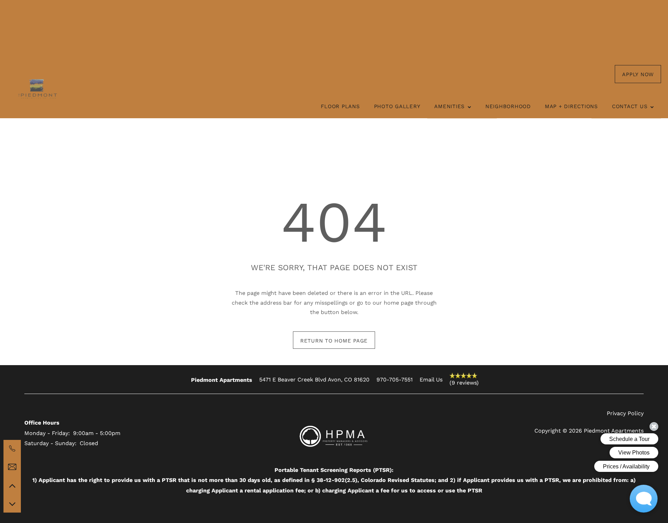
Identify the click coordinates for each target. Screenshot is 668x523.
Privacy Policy (625, 413)
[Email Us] (12, 467)
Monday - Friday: (47, 433)
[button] (638, 74)
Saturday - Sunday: (50, 443)
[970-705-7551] (12, 448)
